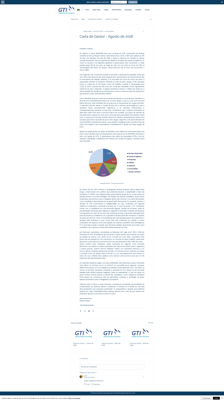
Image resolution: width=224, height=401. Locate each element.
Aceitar (216, 398)
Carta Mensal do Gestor (95, 19)
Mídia (83, 19)
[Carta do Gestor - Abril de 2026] (140, 333)
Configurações (206, 398)
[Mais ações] (143, 31)
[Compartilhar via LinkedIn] (89, 311)
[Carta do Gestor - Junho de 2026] (83, 333)
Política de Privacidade (74, 398)
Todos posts (74, 19)
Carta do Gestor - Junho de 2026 (83, 344)
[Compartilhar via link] (93, 311)
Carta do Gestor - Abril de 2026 (139, 344)
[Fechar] (222, 398)
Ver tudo (150, 323)
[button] (151, 19)
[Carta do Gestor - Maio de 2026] (112, 333)
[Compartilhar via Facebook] (80, 311)
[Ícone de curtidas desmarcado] (85, 384)
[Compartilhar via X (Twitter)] (85, 311)
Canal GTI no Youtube (111, 19)
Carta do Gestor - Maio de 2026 (111, 344)
